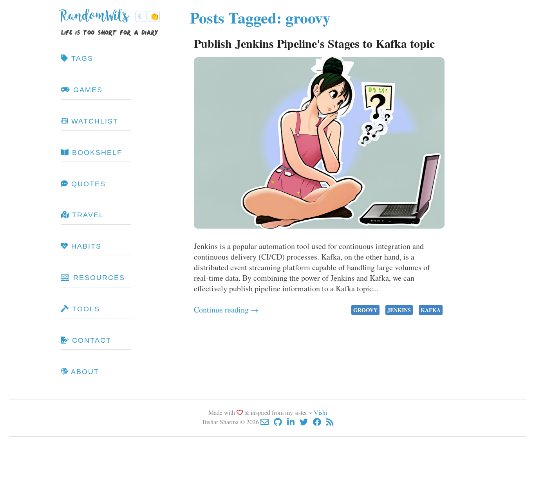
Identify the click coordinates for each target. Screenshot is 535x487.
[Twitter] (306, 422)
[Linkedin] (293, 422)
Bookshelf (95, 152)
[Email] (267, 422)
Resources (97, 278)
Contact (90, 340)
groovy (365, 310)
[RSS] (330, 422)
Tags (81, 58)
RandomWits (96, 19)
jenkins (399, 310)
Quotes (87, 184)
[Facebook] (319, 422)
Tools (84, 309)
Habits (85, 246)
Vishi (320, 412)
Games (86, 90)
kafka (431, 310)
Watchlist (93, 121)
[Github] (280, 422)
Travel (86, 215)
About (84, 372)
